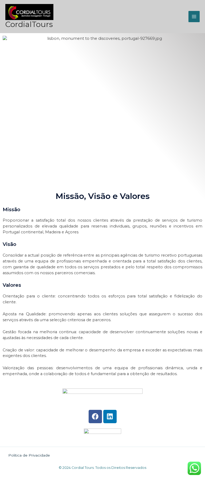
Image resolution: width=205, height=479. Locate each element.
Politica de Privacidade (29, 455)
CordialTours (29, 24)
